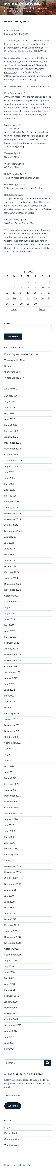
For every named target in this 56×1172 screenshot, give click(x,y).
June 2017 (9, 1043)
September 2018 (13, 954)
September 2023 (13, 601)
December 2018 (12, 937)
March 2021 (10, 778)
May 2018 (9, 978)
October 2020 (11, 807)
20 (14, 298)
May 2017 (9, 1049)
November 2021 (12, 731)
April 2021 (9, 772)
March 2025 (10, 495)
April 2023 (9, 631)
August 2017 (10, 1031)
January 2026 (11, 437)
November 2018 (12, 943)
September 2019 (13, 884)
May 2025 (9, 484)
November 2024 (12, 519)
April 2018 (9, 984)
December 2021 (12, 725)
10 (42, 287)
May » (42, 309)
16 (35, 293)
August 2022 (11, 678)
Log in (7, 1127)
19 (7, 298)
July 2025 (9, 472)
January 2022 (11, 719)
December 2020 (12, 795)
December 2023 (12, 584)
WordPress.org (12, 1145)
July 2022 (9, 684)
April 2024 (9, 560)
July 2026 (9, 401)
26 (7, 304)
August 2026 (11, 396)
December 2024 (12, 513)
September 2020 (13, 813)
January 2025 (11, 507)
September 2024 (13, 531)
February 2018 (11, 996)
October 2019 (11, 878)
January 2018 (11, 1002)
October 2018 (11, 949)
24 (42, 298)
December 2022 (12, 654)
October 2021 (11, 737)
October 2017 (11, 1019)
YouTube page (30, 79)
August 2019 (10, 890)
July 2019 (9, 896)
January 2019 (11, 931)
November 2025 (12, 448)
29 (28, 304)
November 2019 (12, 872)
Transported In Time (14, 360)
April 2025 (9, 490)
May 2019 (9, 907)
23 (35, 298)
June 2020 (9, 831)
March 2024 (10, 566)
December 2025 (12, 443)
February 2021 (11, 784)
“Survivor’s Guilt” (12, 372)
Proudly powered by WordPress (18, 1165)
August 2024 (11, 537)
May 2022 (9, 695)
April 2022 (9, 701)
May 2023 (9, 625)
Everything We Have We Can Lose (21, 354)
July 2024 (9, 543)
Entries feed (10, 1133)
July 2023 (9, 613)
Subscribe (12, 1106)
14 (21, 293)
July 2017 (9, 1037)
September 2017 (12, 1025)
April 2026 (9, 419)
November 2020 (12, 801)
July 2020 (9, 825)
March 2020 (10, 848)
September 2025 (13, 460)
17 (42, 293)
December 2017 (12, 1007)
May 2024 (9, 554)
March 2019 (10, 919)
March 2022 (10, 707)
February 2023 (11, 643)
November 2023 (12, 590)
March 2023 (10, 637)
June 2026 (9, 407)
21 (21, 298)
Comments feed (12, 1139)
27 (14, 304)
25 (49, 298)
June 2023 (9, 619)
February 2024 (11, 572)
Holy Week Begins (16, 34)
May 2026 (9, 413)
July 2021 (9, 754)
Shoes (7, 366)
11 (49, 287)
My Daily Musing (22, 4)
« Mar (14, 309)
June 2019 (9, 902)
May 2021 (9, 766)
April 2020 (9, 843)
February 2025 (11, 501)
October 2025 (11, 454)
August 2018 (10, 960)
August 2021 (10, 748)
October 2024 (11, 525)
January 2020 (11, 860)
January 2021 (11, 790)
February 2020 (11, 854)
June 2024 (9, 548)
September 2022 (13, 672)
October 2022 (11, 666)
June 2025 (9, 478)
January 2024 (11, 578)
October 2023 (11, 595)
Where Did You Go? (14, 378)
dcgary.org (19, 146)
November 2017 (12, 1013)
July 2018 (9, 966)
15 (28, 293)
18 (49, 293)
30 (35, 304)
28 (21, 304)
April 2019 (9, 913)
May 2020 (9, 837)
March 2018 (10, 990)
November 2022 (12, 660)
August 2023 (11, 607)
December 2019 (12, 866)
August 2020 (11, 819)
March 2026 (10, 425)
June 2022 (9, 690)
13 (14, 293)
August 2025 (11, 466)
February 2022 (11, 713)
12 (7, 293)
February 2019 (11, 925)
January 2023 (11, 648)
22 (28, 298)
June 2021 (9, 760)
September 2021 (12, 743)
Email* (7, 323)
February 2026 (11, 431)
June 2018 (9, 972)
